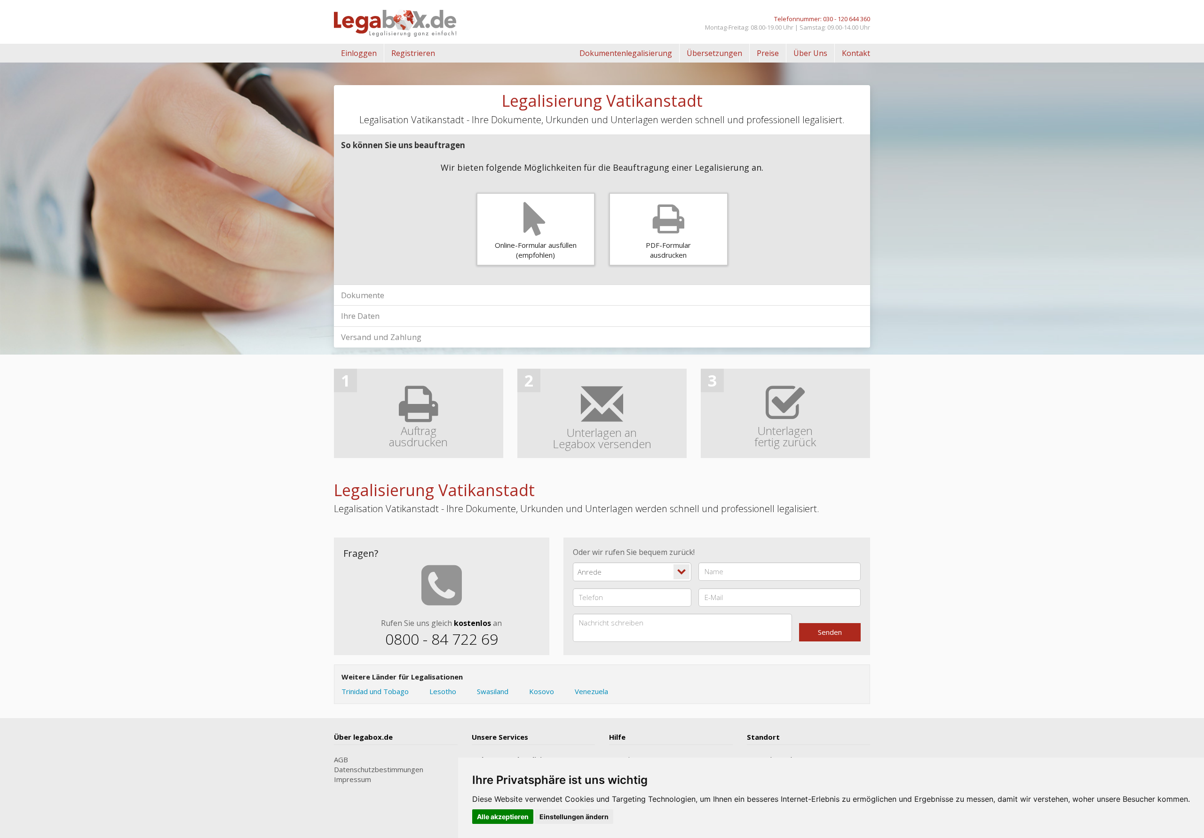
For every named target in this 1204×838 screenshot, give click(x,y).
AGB (341, 759)
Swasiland (492, 691)
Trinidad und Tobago (375, 691)
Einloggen (359, 53)
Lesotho (442, 691)
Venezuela (591, 691)
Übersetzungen (714, 53)
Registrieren (413, 53)
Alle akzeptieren (503, 817)
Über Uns (810, 53)
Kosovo (541, 691)
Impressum (352, 779)
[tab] (602, 145)
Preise (768, 53)
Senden (830, 632)
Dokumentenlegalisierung (625, 53)
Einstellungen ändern (574, 817)
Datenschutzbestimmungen (378, 769)
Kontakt (856, 53)
